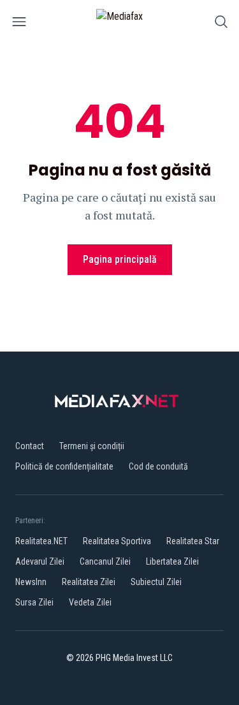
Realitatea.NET (41, 541)
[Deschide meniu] (19, 24)
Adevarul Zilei (39, 561)
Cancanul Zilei (105, 561)
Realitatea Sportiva (117, 541)
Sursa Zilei (34, 602)
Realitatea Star (192, 541)
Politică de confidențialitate (64, 466)
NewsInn (31, 582)
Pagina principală (120, 259)
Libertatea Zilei (172, 561)
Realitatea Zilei (88, 582)
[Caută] (221, 24)
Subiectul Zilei (156, 582)
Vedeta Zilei (90, 602)
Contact (29, 446)
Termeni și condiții (91, 446)
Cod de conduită (158, 466)
